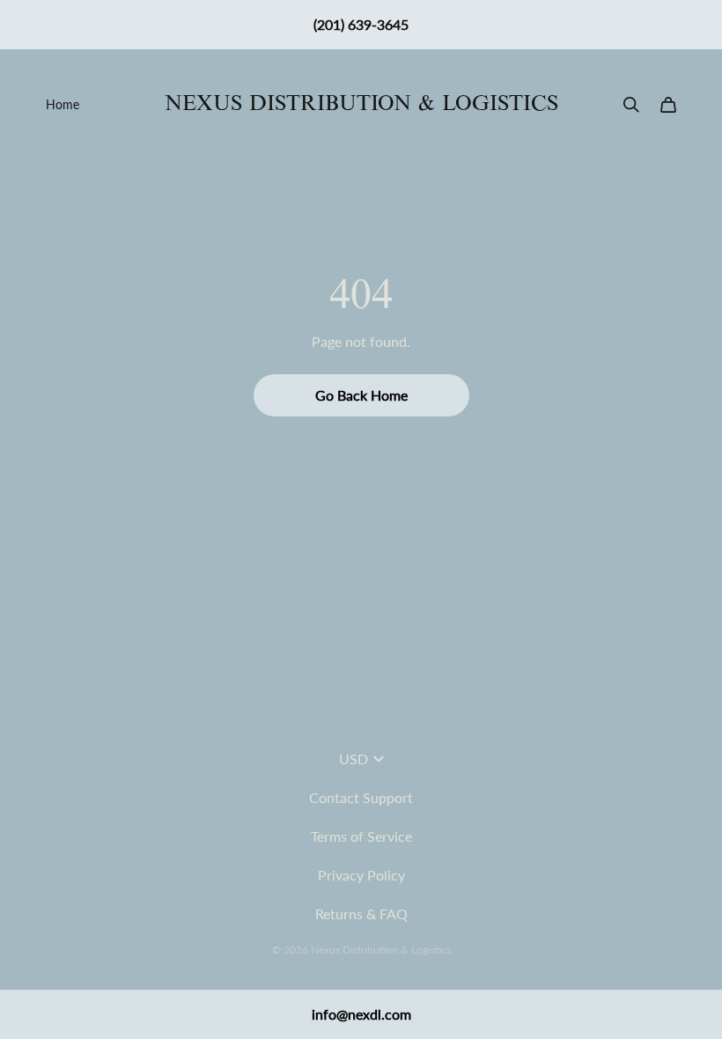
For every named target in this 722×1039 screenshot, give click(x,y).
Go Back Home (361, 395)
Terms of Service (361, 836)
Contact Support (361, 797)
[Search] (631, 105)
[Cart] (668, 105)
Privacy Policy (361, 874)
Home (62, 104)
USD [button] (353, 758)
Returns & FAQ (361, 913)
